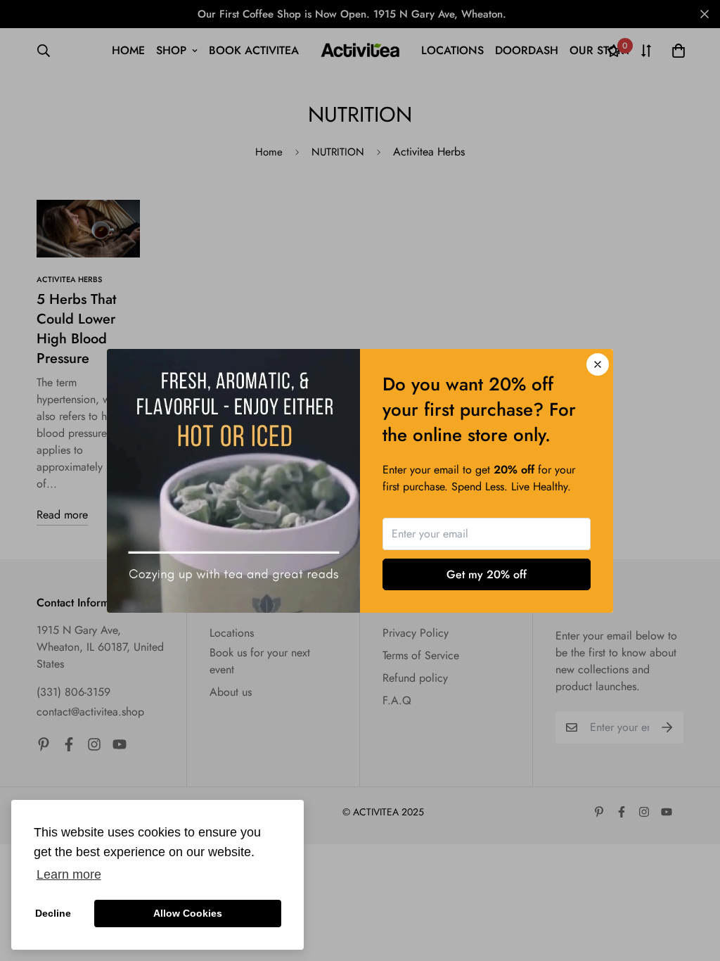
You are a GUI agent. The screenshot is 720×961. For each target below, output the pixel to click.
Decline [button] (53, 913)
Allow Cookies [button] (187, 913)
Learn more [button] (69, 874)
